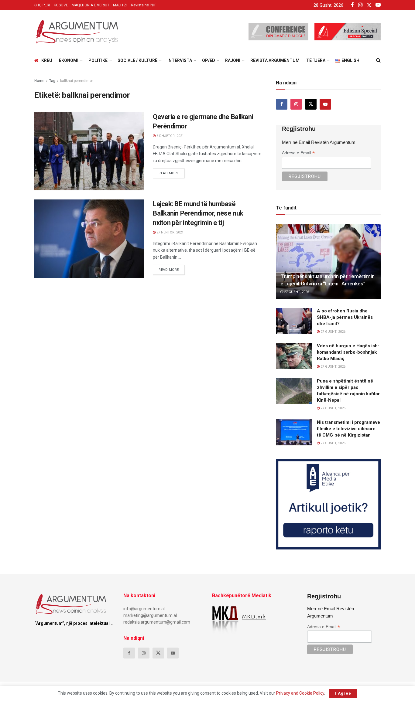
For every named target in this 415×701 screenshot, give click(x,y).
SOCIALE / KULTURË (137, 60)
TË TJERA (315, 60)
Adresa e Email (298, 153)
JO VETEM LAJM (54, 205)
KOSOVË (61, 5)
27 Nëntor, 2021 (169, 232)
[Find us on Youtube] (325, 104)
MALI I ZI (120, 5)
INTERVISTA (179, 60)
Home (39, 81)
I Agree (343, 693)
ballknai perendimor (76, 81)
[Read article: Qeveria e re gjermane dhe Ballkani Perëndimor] (89, 151)
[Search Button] (378, 60)
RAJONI (232, 60)
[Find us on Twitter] (311, 104)
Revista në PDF (143, 5)
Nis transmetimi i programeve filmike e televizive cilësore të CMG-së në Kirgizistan (348, 429)
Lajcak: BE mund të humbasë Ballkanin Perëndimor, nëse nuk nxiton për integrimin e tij (198, 213)
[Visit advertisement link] (328, 504)
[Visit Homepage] (76, 31)
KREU (46, 60)
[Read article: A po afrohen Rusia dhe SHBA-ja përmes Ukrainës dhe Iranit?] (294, 321)
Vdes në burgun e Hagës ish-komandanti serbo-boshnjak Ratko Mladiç (348, 352)
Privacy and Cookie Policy (300, 693)
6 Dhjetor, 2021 (170, 136)
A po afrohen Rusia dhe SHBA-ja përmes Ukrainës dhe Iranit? (345, 317)
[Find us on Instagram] (296, 104)
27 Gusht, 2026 (296, 292)
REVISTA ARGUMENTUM (275, 60)
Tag (52, 81)
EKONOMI (68, 60)
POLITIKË (98, 60)
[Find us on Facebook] (281, 104)
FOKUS (45, 118)
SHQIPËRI (42, 5)
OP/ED (208, 60)
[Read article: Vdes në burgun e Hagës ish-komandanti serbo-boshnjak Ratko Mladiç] (294, 356)
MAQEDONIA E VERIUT (90, 5)
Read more (172, 171)
